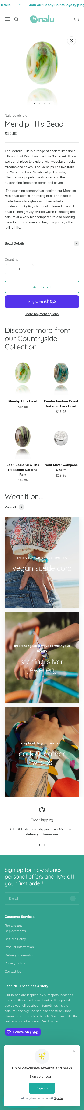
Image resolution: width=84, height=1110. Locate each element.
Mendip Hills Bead (22, 401)
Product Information (19, 947)
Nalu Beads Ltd (16, 115)
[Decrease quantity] (11, 269)
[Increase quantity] (28, 269)
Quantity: (11, 259)
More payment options (42, 314)
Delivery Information (19, 955)
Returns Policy (15, 939)
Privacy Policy (15, 963)
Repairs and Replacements (15, 928)
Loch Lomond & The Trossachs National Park (23, 470)
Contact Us (13, 971)
